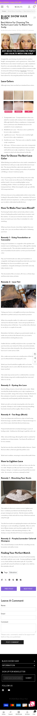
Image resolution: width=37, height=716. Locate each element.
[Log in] (29, 7)
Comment (4, 622)
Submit (29, 678)
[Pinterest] (9, 580)
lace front (23, 70)
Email (3, 614)
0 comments (30, 30)
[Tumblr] (13, 580)
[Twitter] (6, 580)
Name (3, 605)
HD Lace (6, 145)
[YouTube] (9, 690)
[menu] (2, 7)
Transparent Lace (9, 117)
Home (4, 11)
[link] (10, 713)
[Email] (21, 580)
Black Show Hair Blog (14, 11)
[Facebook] (2, 580)
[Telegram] (17, 580)
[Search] (8, 7)
